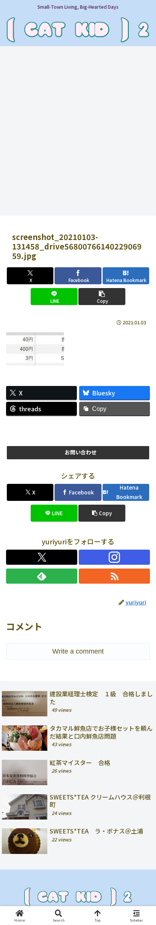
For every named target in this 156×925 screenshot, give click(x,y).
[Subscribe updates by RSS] (114, 576)
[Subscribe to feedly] (41, 576)
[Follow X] (41, 557)
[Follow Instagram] (114, 557)
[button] (101, 296)
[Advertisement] (78, 133)
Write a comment (78, 651)
